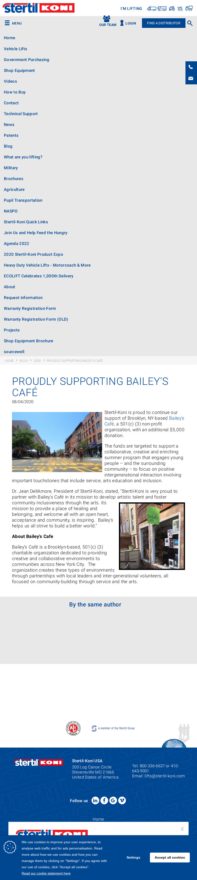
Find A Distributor (163, 23)
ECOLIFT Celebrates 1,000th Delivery (39, 276)
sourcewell (14, 351)
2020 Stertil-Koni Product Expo (33, 254)
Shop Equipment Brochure (28, 340)
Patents (11, 135)
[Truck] (151, 8)
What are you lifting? (23, 157)
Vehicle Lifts (15, 48)
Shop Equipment (19, 70)
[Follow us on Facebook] (104, 800)
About (9, 286)
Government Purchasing (26, 59)
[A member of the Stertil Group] (113, 728)
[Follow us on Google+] (113, 800)
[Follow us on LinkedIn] (95, 800)
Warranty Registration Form (30, 308)
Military (11, 167)
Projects (12, 330)
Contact (11, 102)
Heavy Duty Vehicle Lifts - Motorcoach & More (47, 265)
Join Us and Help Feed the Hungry (36, 232)
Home (9, 38)
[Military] (179, 8)
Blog (8, 146)
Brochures (13, 178)
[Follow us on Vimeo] (122, 800)
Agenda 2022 (16, 243)
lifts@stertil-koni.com (165, 776)
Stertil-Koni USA (38, 8)
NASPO (11, 211)
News (9, 124)
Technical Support (21, 113)
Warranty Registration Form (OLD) (36, 319)
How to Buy (14, 92)
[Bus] (162, 8)
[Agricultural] (171, 8)
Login (130, 23)
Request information (23, 297)
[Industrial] (188, 8)
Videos (10, 81)
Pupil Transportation (23, 200)
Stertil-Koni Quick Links (26, 221)
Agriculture (14, 189)
